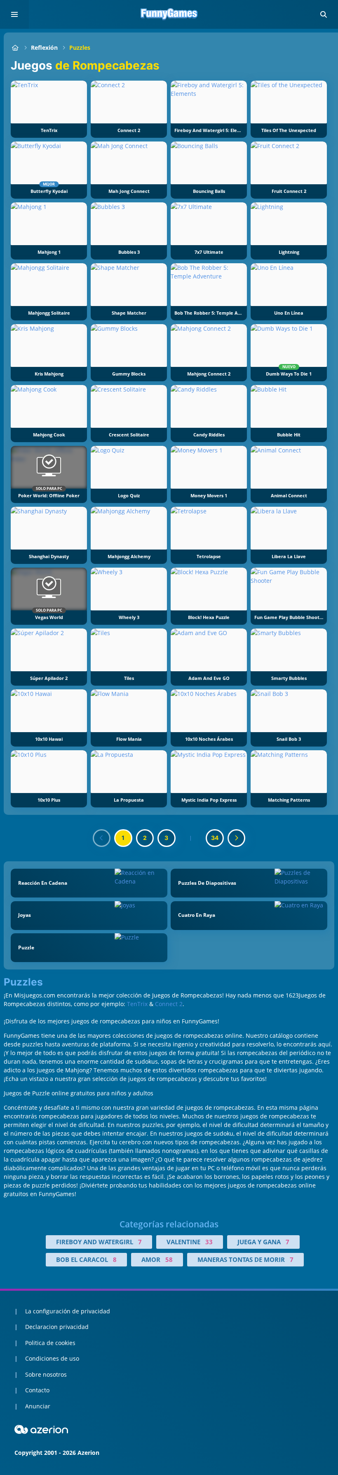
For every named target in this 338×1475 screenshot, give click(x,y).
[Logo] (169, 14)
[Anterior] (102, 838)
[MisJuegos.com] (15, 47)
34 (214, 837)
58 (169, 1259)
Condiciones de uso (52, 1358)
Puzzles (79, 47)
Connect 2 (169, 1004)
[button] (323, 14)
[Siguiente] (237, 838)
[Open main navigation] (14, 14)
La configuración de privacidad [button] (67, 1311)
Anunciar (37, 1406)
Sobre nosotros (46, 1374)
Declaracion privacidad (57, 1327)
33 (209, 1242)
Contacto (37, 1390)
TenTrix (137, 1004)
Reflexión (44, 47)
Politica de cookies (50, 1343)
